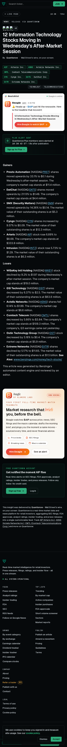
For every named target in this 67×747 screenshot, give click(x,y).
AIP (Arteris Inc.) (47, 520)
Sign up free (15, 490)
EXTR (20, 82)
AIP (14, 67)
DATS (36, 77)
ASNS (44, 67)
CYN (13, 77)
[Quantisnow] (3, 4)
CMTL (26, 72)
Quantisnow (33, 22)
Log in (33, 490)
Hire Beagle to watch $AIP (30, 124)
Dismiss (43, 739)
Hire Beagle (15, 451)
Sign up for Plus (14, 149)
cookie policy (33, 733)
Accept (56, 739)
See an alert (40, 451)
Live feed (12, 14)
